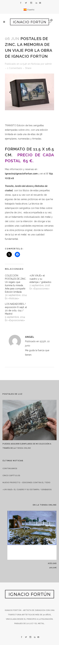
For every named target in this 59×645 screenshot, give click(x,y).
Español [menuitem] (30, 9)
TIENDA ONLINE (23, 448)
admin (48, 64)
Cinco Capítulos (11, 475)
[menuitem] (29, 10)
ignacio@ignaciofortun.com (21, 173)
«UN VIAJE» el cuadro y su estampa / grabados (40, 278)
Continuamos (9, 468)
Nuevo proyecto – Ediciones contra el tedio (26, 483)
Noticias (35, 64)
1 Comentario (14, 68)
